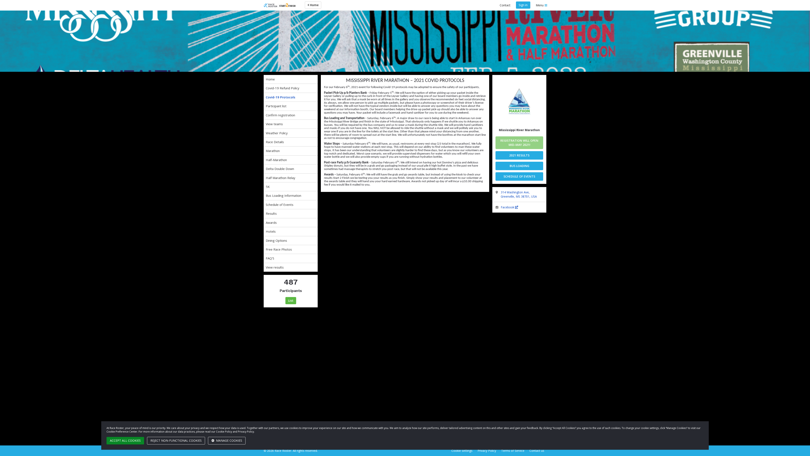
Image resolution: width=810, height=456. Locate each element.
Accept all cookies (125, 440)
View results (275, 267)
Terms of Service (512, 451)
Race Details (275, 142)
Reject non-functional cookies (176, 440)
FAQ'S (270, 258)
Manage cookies (228, 440)
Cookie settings (461, 451)
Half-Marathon (276, 160)
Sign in (523, 5)
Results (271, 213)
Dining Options (276, 240)
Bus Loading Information (283, 195)
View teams (274, 124)
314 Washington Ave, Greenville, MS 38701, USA (519, 194)
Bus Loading (519, 166)
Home (314, 5)
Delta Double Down (280, 169)
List (290, 301)
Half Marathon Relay (280, 178)
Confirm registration (280, 115)
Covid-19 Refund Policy (282, 88)
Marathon (273, 151)
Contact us (536, 451)
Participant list (276, 106)
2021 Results (519, 155)
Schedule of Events (279, 204)
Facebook (508, 207)
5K (268, 187)
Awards (271, 222)
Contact (505, 5)
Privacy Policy (487, 451)
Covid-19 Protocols (280, 97)
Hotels (271, 231)
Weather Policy (277, 133)
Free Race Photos (279, 249)
